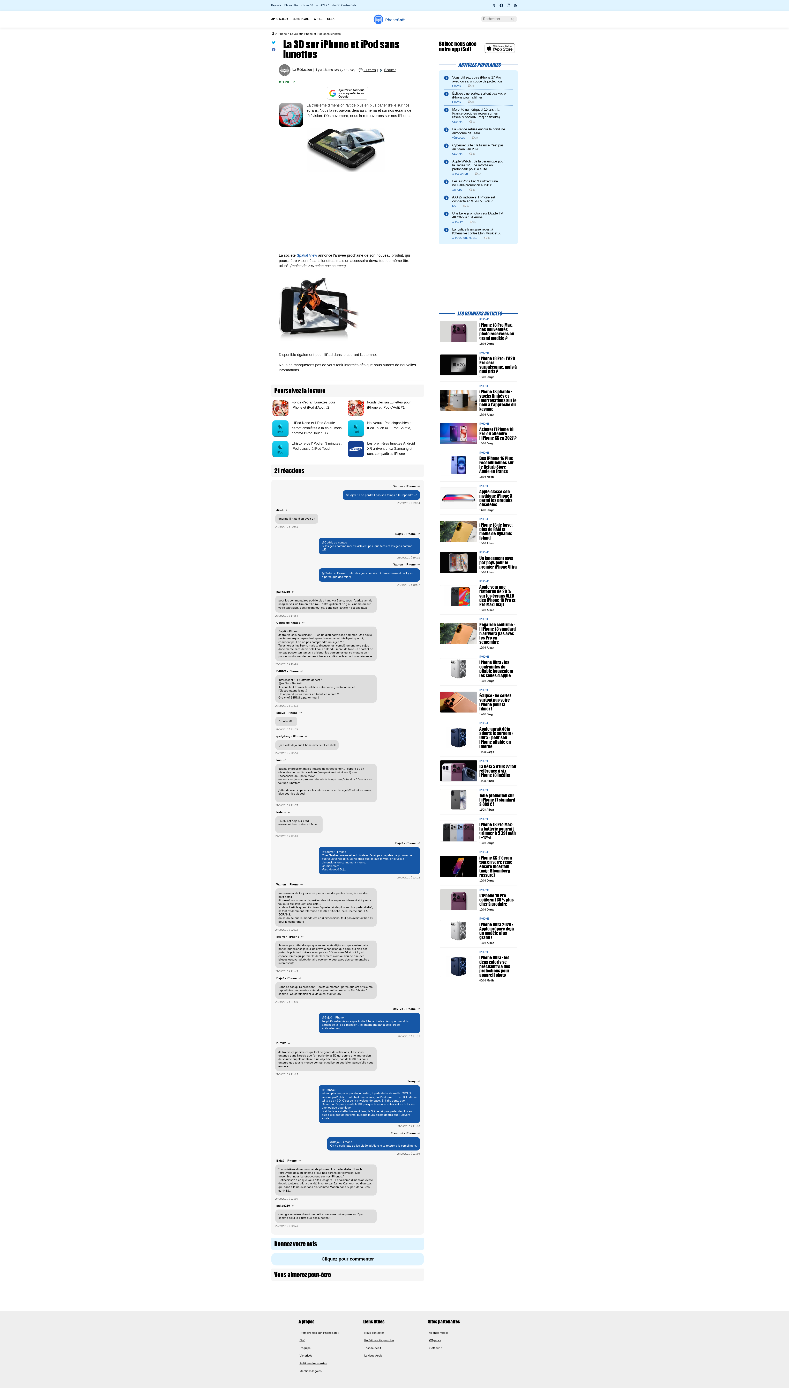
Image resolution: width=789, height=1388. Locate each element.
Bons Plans (301, 19)
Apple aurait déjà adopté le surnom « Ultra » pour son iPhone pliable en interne (496, 737)
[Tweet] (274, 43)
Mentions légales (311, 1371)
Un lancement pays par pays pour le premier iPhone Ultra (498, 562)
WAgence (435, 1340)
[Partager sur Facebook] (274, 50)
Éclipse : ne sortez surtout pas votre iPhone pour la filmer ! (495, 702)
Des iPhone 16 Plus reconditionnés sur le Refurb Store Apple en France (496, 464)
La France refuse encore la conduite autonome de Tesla (478, 131)
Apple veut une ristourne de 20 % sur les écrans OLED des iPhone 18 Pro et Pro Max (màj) (497, 596)
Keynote (276, 5)
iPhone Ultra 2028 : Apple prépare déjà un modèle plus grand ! (496, 931)
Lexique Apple (373, 1355)
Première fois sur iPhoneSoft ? (319, 1332)
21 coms (369, 70)
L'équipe (305, 1348)
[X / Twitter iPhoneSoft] (494, 6)
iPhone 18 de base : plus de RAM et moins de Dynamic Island (496, 531)
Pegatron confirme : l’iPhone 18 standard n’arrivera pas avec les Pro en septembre (497, 633)
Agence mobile (438, 1332)
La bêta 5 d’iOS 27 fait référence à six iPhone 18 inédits (497, 770)
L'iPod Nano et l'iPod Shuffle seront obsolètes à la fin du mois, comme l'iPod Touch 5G (317, 428)
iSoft (302, 1340)
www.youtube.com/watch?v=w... (299, 824)
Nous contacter (374, 1332)
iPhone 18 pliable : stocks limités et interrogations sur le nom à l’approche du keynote (498, 400)
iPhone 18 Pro (309, 5)
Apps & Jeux (279, 19)
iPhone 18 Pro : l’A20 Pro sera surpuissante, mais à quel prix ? (498, 365)
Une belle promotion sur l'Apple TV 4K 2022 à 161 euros (477, 215)
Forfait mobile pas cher (379, 1340)
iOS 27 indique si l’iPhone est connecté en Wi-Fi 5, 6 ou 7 (473, 199)
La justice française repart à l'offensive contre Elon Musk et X (476, 231)
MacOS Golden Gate (343, 5)
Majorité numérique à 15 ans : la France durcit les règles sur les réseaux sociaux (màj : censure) (476, 113)
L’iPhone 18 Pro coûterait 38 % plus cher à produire (496, 899)
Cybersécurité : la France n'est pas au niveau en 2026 (478, 147)
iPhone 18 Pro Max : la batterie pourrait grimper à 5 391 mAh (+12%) (497, 831)
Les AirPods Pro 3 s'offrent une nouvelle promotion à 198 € (475, 183)
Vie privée (306, 1355)
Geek (330, 19)
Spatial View (307, 255)
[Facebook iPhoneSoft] (501, 6)
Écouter (390, 70)
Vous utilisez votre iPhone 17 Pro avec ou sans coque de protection (477, 79)
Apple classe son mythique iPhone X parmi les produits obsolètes (495, 498)
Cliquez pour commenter (348, 1259)
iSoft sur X (435, 1348)
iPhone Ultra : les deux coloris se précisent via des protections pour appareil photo (494, 966)
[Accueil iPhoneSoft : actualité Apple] (273, 33)
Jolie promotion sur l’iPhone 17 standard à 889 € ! (497, 799)
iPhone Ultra (291, 5)
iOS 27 (325, 5)
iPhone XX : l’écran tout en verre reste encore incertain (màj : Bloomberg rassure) (495, 866)
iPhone (282, 33)
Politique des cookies (313, 1363)
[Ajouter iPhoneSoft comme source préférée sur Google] (347, 93)
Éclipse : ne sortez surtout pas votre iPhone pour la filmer (478, 95)
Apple (318, 19)
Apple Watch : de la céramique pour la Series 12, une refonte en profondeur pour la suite (478, 165)
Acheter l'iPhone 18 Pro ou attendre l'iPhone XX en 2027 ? (498, 433)
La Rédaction (302, 70)
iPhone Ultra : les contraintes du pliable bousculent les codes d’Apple (496, 669)
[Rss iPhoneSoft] (516, 6)
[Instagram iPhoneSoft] (508, 6)
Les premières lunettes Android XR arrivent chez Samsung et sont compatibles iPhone (391, 448)
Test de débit (372, 1348)
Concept (289, 82)
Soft (394, 20)
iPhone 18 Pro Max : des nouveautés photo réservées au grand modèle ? (496, 331)
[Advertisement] (347, 213)
